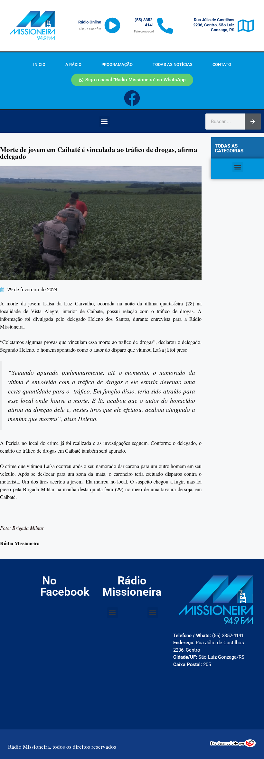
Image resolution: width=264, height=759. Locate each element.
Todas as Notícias (173, 64)
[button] (104, 121)
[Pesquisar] (253, 121)
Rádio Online (89, 22)
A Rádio (73, 64)
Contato (221, 64)
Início (39, 64)
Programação (117, 64)
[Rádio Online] (112, 25)
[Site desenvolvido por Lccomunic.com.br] (233, 745)
